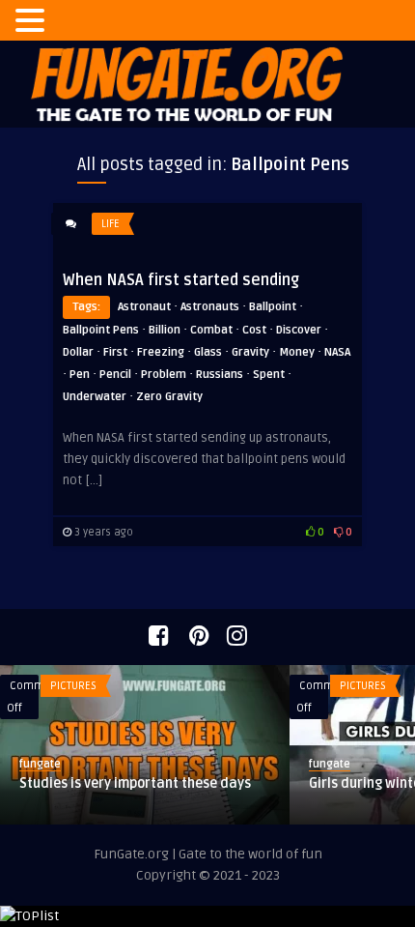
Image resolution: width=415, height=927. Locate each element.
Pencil (115, 374)
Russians (219, 374)
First (115, 352)
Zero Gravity (169, 397)
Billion (164, 330)
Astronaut (144, 307)
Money (297, 352)
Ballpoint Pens (101, 330)
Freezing (160, 352)
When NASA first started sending (181, 280)
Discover (298, 330)
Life (110, 223)
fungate (40, 764)
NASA (337, 352)
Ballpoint (272, 307)
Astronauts (209, 307)
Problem (163, 374)
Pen (79, 374)
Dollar (78, 352)
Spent (269, 374)
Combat (211, 330)
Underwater (94, 397)
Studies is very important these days (135, 783)
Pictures (73, 686)
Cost (254, 330)
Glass (208, 352)
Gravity (250, 352)
